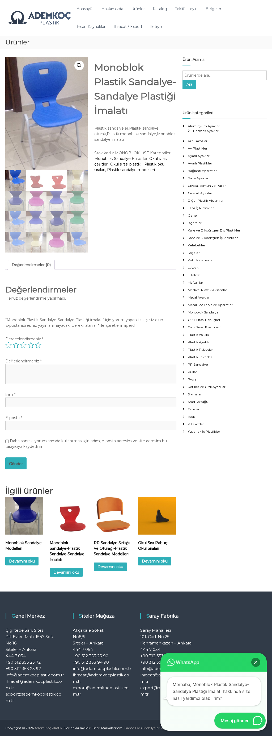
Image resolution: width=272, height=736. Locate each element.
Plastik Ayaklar (199, 342)
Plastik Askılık (198, 335)
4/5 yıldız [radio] (31, 345)
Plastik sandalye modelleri (131, 169)
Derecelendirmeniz (24, 339)
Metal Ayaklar (199, 297)
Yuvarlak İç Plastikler (204, 431)
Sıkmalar (195, 394)
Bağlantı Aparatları (203, 171)
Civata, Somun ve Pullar (207, 186)
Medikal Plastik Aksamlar (207, 290)
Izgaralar (195, 223)
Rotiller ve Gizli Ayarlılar (207, 387)
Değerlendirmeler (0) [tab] (31, 264)
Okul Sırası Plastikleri (204, 327)
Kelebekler (196, 245)
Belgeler (213, 8)
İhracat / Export (128, 26)
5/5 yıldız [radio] (38, 345)
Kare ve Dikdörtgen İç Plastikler (213, 238)
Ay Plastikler (197, 148)
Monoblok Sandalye (112, 158)
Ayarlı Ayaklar (199, 156)
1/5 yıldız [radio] (8, 345)
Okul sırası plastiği (126, 164)
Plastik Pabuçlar (200, 350)
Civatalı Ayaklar (200, 193)
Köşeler (194, 253)
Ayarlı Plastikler (200, 163)
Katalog (160, 8)
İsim (10, 394)
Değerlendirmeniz (23, 361)
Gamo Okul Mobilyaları (142, 728)
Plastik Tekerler (200, 357)
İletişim (157, 26)
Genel (193, 215)
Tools (191, 417)
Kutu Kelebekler (201, 260)
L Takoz (194, 275)
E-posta (13, 417)
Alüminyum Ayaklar (204, 126)
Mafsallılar (195, 282)
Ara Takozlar (197, 141)
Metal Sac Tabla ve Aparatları (210, 305)
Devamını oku (22, 561)
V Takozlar (196, 424)
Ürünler (138, 8)
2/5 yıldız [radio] (16, 345)
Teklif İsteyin (186, 8)
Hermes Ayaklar (206, 131)
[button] (79, 65)
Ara (189, 84)
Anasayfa (85, 8)
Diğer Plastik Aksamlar (206, 200)
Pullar (192, 372)
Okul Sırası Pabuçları (204, 320)
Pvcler (193, 379)
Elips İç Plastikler (201, 208)
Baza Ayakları (198, 178)
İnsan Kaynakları (91, 26)
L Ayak (193, 268)
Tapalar (193, 409)
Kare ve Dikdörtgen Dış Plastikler (214, 230)
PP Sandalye (198, 364)
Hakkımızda (112, 8)
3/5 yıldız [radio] (23, 345)
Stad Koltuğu (198, 402)
